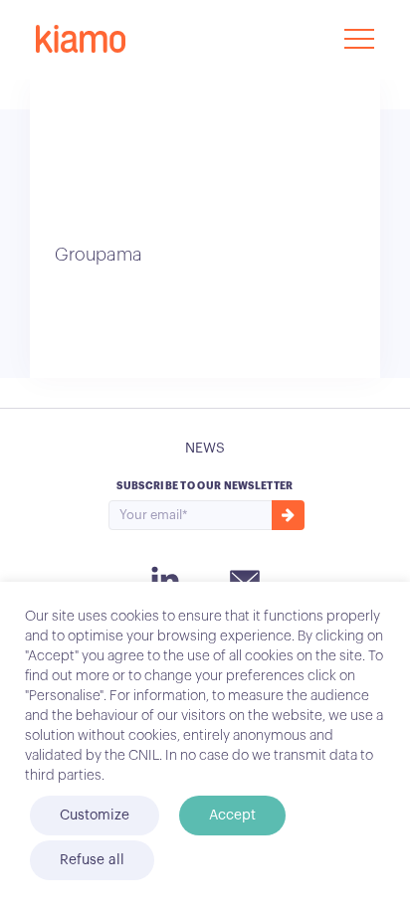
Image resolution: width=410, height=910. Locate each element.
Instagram (165, 580)
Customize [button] (94, 815)
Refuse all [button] (92, 860)
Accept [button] (232, 815)
